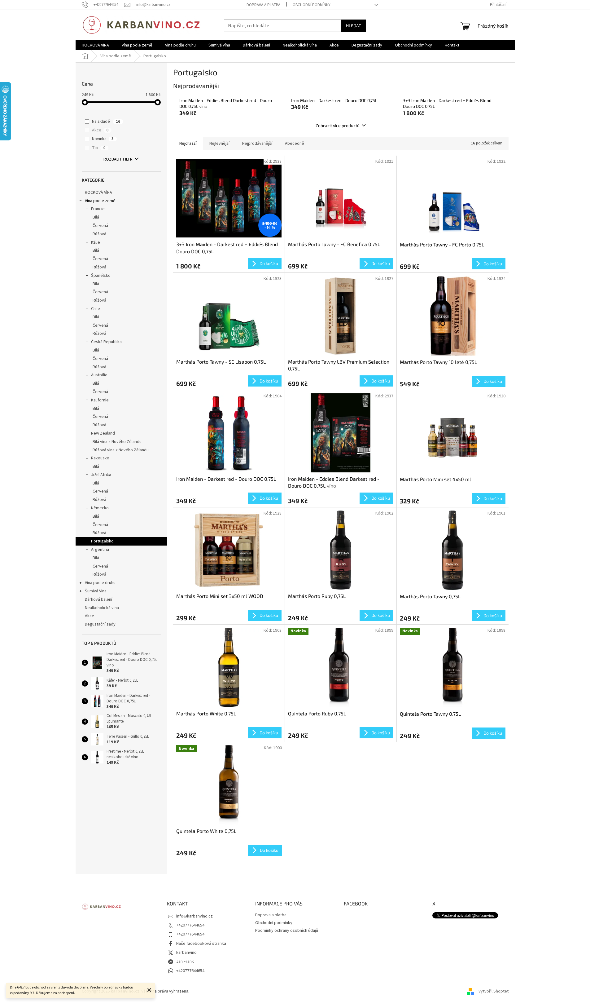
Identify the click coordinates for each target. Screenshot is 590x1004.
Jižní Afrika (101, 475)
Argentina (100, 549)
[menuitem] (95, 45)
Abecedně (294, 143)
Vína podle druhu (100, 583)
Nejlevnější (219, 143)
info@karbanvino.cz (194, 916)
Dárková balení (98, 599)
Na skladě (106, 121)
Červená (100, 226)
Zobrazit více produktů (338, 125)
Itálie (95, 242)
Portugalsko (102, 541)
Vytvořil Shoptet (494, 991)
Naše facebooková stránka (201, 943)
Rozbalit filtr (118, 159)
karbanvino (186, 952)
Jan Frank (185, 961)
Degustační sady (100, 624)
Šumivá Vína (96, 591)
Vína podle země (100, 201)
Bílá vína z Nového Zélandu (117, 442)
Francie (98, 209)
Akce (100, 130)
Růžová (99, 234)
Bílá (96, 217)
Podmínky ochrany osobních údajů (286, 930)
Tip (98, 148)
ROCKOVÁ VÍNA (98, 192)
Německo (100, 508)
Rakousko (100, 458)
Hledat (353, 25)
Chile (95, 309)
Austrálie (99, 375)
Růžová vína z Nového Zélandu (121, 450)
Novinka (103, 139)
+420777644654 (190, 925)
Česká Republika (106, 342)
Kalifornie (100, 400)
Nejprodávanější (257, 143)
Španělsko (101, 275)
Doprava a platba (263, 5)
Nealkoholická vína (102, 608)
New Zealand (103, 433)
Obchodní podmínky (311, 5)
